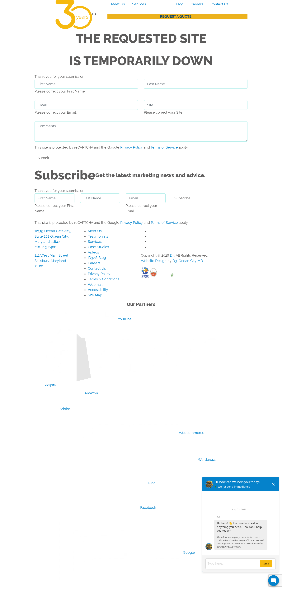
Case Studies (98, 247)
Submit (43, 158)
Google (188, 552)
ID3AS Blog (97, 258)
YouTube (124, 319)
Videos (93, 252)
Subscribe (182, 198)
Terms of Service (164, 147)
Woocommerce (191, 433)
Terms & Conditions (103, 279)
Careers (197, 4)
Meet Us (118, 4)
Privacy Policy (131, 147)
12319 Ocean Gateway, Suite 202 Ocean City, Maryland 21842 (53, 236)
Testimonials (98, 236)
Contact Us (219, 4)
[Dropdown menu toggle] (110, 11)
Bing (151, 483)
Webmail (95, 285)
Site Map (95, 295)
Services (139, 4)
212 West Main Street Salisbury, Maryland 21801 (51, 260)
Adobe (64, 409)
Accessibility (98, 290)
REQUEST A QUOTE (175, 16)
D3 (172, 255)
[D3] (63, 14)
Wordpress (206, 460)
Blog (179, 4)
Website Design (154, 261)
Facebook (147, 508)
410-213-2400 (45, 247)
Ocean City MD (191, 261)
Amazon (91, 393)
